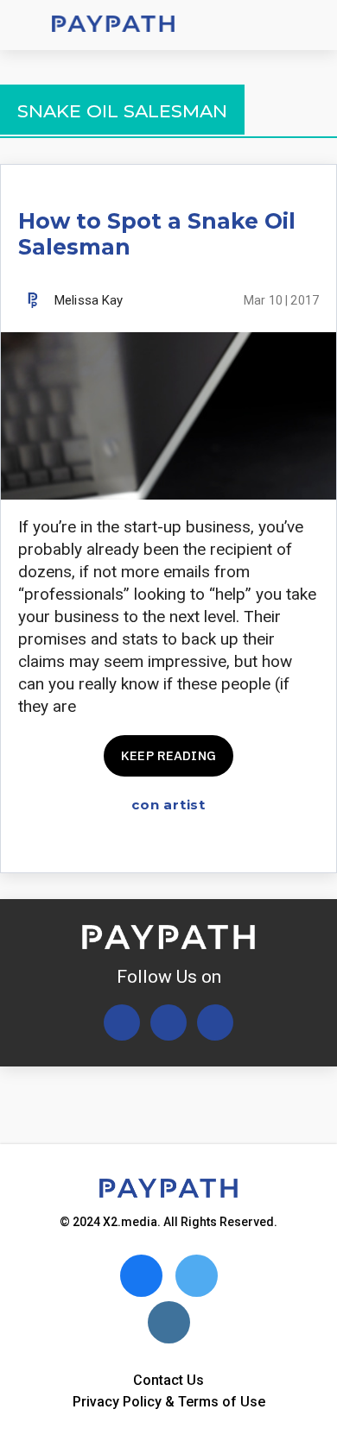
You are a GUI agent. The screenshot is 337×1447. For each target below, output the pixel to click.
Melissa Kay (89, 300)
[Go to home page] (113, 25)
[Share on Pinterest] (308, 844)
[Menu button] (26, 25)
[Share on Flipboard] (247, 844)
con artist (168, 804)
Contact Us (168, 1380)
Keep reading (168, 755)
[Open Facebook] (168, 1022)
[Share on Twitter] (217, 844)
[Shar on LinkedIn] (278, 844)
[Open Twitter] (122, 1022)
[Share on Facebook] (187, 844)
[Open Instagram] (215, 1022)
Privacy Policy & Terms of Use (169, 1402)
